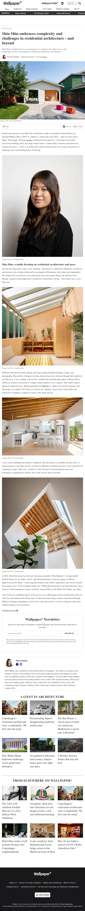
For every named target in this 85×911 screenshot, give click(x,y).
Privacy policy (69, 883)
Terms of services (31, 640)
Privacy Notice (65, 640)
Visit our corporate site (66, 904)
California (45, 386)
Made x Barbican (20, 13)
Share (7, 126)
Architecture (17, 9)
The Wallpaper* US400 (41, 13)
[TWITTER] (18, 664)
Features (44, 57)
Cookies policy (12, 887)
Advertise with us (28, 887)
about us (13, 883)
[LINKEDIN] (21, 664)
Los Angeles (27, 140)
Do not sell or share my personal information (58, 887)
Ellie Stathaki (14, 57)
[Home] (6, 9)
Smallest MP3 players (63, 13)
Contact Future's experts (30, 883)
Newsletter (79, 126)
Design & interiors (32, 9)
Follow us (68, 126)
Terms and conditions (52, 883)
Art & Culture (47, 9)
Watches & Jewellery (63, 9)
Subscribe (71, 3)
